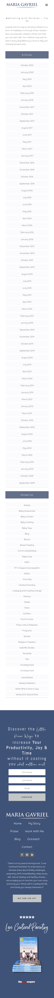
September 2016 (27, 183)
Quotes (27, 636)
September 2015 (27, 267)
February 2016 (27, 232)
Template (27, 653)
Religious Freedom (27, 642)
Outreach (33, 839)
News (27, 607)
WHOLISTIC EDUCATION (27, 694)
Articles (27, 505)
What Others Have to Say (27, 688)
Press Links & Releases (27, 625)
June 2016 (27, 204)
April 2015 (27, 302)
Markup (27, 596)
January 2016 (27, 239)
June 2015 (27, 288)
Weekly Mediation (27, 683)
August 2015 (27, 274)
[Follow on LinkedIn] (32, 855)
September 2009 (27, 483)
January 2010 (27, 469)
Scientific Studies (27, 647)
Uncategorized (27, 670)
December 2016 (27, 162)
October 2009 (27, 476)
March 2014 (27, 378)
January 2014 (27, 392)
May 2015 (27, 295)
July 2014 (27, 364)
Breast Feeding (27, 545)
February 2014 (27, 385)
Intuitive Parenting (27, 585)
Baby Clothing (27, 522)
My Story (34, 824)
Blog (27, 533)
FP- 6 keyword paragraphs (27, 568)
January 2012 (27, 406)
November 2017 (27, 107)
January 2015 (27, 322)
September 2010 (27, 427)
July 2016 (27, 197)
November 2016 (27, 169)
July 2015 (27, 281)
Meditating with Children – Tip (27, 18)
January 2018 (27, 100)
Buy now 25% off (27, 898)
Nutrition (27, 613)
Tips (27, 21)
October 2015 (27, 260)
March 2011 (27, 413)
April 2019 (27, 86)
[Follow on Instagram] (27, 855)
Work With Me (34, 831)
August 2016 (27, 190)
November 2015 (27, 253)
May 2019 (27, 79)
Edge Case (27, 556)
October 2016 (27, 176)
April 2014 (27, 371)
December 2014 (27, 329)
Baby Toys (27, 528)
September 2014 (27, 350)
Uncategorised (27, 665)
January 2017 (27, 155)
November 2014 (27, 336)
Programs (27, 630)
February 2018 (27, 93)
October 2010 (27, 420)
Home (18, 824)
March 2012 (27, 399)
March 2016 (27, 225)
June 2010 (27, 441)
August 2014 (27, 357)
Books (27, 539)
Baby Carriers (27, 516)
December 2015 (27, 246)
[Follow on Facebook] (22, 855)
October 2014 (27, 343)
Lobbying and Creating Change (27, 590)
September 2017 (27, 121)
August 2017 (27, 128)
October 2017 (27, 114)
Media (27, 602)
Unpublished (27, 677)
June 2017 (27, 135)
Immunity (27, 579)
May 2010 (27, 448)
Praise (14, 831)
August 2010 (27, 434)
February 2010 (27, 462)
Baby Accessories (27, 511)
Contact (27, 847)
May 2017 (27, 142)
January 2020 (27, 72)
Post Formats (27, 619)
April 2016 (27, 218)
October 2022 (27, 65)
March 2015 (27, 309)
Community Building (27, 550)
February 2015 (27, 316)
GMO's (27, 573)
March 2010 (27, 455)
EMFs (27, 562)
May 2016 (27, 211)
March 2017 (27, 149)
